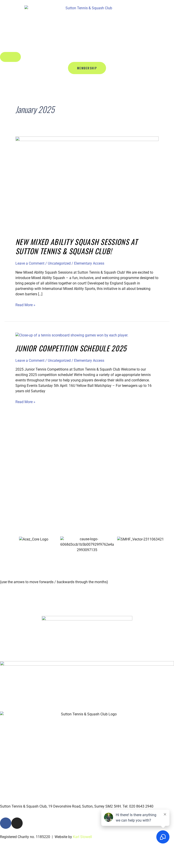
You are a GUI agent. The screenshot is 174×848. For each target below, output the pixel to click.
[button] (2, 544)
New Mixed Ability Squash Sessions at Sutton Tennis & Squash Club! (76, 246)
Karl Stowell (82, 837)
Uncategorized (59, 263)
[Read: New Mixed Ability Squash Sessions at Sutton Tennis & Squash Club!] (87, 184)
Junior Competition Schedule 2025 (71, 348)
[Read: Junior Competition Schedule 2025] (71, 335)
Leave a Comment (29, 263)
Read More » (25, 304)
